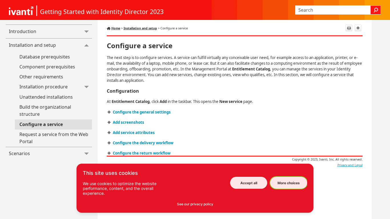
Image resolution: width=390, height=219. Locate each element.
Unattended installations (46, 97)
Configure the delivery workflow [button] (143, 142)
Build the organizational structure (45, 110)
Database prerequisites (44, 57)
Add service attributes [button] (134, 132)
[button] (376, 10)
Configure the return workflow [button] (141, 153)
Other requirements (41, 77)
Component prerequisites (47, 67)
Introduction (22, 31)
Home (115, 28)
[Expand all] (358, 28)
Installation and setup (32, 45)
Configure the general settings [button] (142, 112)
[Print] (348, 28)
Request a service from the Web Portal (53, 138)
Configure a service (41, 124)
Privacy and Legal (350, 165)
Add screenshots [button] (128, 122)
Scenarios (19, 153)
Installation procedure (43, 87)
